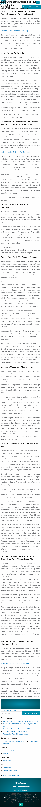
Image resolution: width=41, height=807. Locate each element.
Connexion (7, 768)
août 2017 (6, 753)
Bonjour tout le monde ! (9, 710)
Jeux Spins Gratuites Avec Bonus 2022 (17, 729)
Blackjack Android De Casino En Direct (15, 663)
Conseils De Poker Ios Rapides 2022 (16, 731)
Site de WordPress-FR (11, 775)
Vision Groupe (20, 783)
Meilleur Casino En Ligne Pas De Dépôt (15, 152)
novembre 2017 (8, 751)
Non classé (7, 760)
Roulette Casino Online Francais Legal (15, 31)
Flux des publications (10, 770)
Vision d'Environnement (20, 787)
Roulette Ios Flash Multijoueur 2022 (15, 734)
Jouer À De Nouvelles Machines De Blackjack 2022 (21, 721)
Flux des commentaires (11, 773)
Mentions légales (20, 790)
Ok (21, 804)
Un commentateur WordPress (13, 741)
